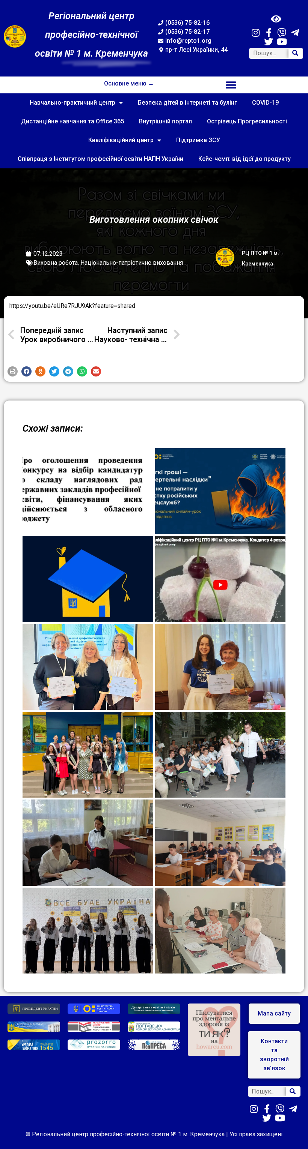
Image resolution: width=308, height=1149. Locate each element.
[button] (231, 84)
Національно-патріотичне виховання (131, 262)
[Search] (295, 53)
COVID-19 (265, 102)
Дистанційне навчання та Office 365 (72, 121)
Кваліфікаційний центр (121, 140)
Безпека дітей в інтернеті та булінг (187, 102)
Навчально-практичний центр (72, 102)
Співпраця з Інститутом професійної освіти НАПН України (100, 158)
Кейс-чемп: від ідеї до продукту (244, 158)
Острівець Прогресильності (247, 121)
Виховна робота (55, 262)
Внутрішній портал (165, 121)
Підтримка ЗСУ (198, 140)
